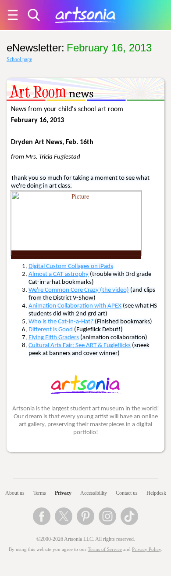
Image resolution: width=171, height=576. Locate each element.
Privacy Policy (146, 549)
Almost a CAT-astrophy (58, 274)
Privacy (63, 493)
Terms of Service (105, 549)
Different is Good (50, 329)
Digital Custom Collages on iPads (70, 266)
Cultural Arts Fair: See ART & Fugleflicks (79, 345)
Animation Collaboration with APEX (74, 306)
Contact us (127, 493)
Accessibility (93, 493)
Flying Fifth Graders (53, 337)
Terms (39, 493)
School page (19, 59)
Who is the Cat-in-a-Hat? (60, 322)
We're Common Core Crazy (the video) (78, 290)
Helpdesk (156, 493)
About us (15, 493)
